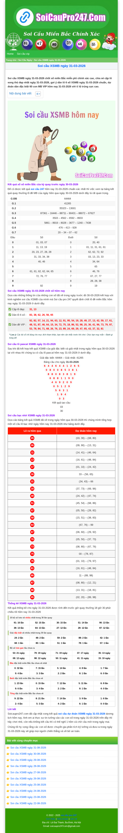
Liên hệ (73, 819)
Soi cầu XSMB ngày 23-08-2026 (28, 797)
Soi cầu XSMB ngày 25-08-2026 (28, 784)
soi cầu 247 (37, 189)
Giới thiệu (50, 819)
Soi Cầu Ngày (25, 60)
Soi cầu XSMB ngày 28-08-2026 (28, 766)
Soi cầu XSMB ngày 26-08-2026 (28, 778)
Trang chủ (11, 60)
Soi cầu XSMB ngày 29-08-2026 (28, 760)
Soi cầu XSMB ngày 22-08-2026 (28, 803)
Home (10, 53)
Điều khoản (62, 819)
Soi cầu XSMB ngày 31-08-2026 (28, 747)
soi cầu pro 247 (69, 815)
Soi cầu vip (23, 53)
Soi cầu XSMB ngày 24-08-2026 (28, 790)
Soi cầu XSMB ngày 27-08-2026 (28, 772)
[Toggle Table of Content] (36, 93)
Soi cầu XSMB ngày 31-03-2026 (62, 66)
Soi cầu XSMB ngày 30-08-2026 (28, 753)
